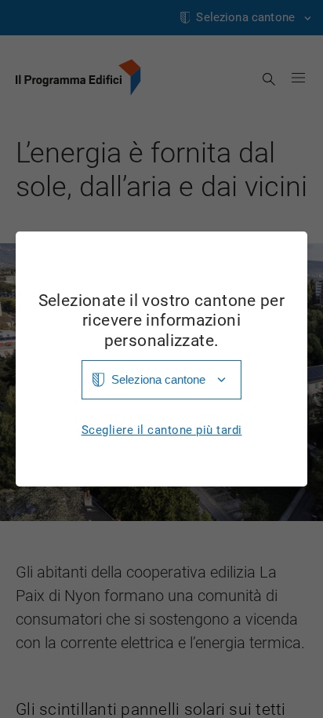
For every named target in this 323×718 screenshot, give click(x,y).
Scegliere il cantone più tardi (162, 430)
